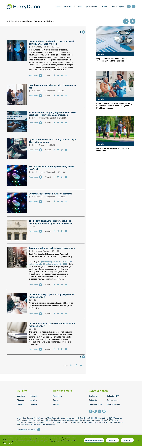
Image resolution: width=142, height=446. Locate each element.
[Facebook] (91, 412)
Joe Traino (40, 118)
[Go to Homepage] (23, 6)
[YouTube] (104, 412)
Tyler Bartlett (50, 118)
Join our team (112, 400)
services (67, 6)
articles (10, 21)
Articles (56, 404)
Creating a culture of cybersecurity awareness (52, 248)
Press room (57, 396)
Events (56, 400)
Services (33, 400)
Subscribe (93, 400)
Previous (126, 21)
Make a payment (113, 404)
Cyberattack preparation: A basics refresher (50, 194)
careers (104, 6)
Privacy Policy (8, 444)
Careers (33, 404)
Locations (21, 396)
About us (20, 400)
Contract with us (95, 404)
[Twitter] (100, 412)
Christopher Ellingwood (45, 91)
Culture (20, 404)
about (57, 6)
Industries (34, 396)
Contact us (93, 396)
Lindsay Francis (42, 47)
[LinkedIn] (95, 412)
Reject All (112, 440)
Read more (33, 76)
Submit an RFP (113, 396)
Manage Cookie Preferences (94, 440)
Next (83, 32)
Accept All (127, 440)
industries (78, 6)
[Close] (138, 440)
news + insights (117, 6)
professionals (91, 6)
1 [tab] (80, 32)
